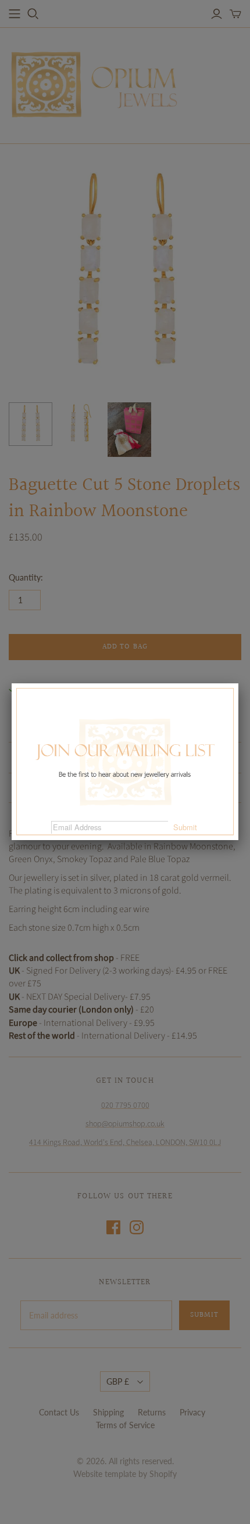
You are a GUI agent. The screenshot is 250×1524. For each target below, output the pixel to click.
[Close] (238, 683)
